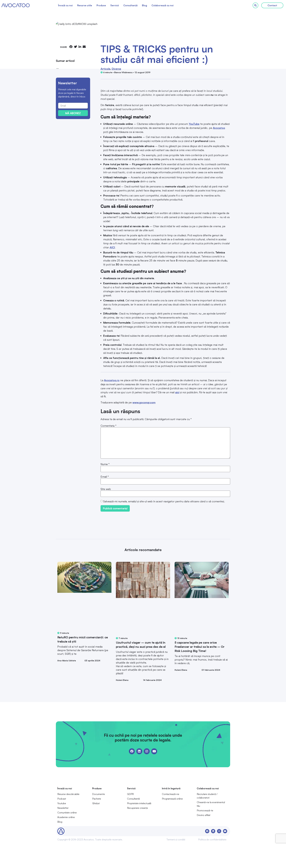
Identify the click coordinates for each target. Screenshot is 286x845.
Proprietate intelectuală (139, 803)
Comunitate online (67, 812)
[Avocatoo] (15, 5)
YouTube (194, 123)
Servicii (114, 5)
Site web (106, 489)
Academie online (66, 817)
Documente (98, 794)
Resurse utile (84, 5)
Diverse (116, 68)
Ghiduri (96, 803)
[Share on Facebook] (70, 47)
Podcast (61, 798)
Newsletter (63, 807)
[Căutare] (255, 5)
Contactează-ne (170, 794)
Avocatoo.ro (111, 380)
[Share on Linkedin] (80, 47)
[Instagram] (147, 751)
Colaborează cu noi (162, 5)
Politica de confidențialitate (212, 839)
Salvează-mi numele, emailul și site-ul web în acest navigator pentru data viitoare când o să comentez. (164, 501)
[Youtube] (154, 751)
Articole (105, 68)
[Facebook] (132, 751)
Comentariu (108, 425)
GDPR (130, 794)
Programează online (172, 798)
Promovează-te (205, 810)
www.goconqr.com (144, 402)
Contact (272, 5)
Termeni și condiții (175, 839)
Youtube (61, 803)
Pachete (96, 798)
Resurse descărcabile (68, 794)
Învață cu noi (65, 5)
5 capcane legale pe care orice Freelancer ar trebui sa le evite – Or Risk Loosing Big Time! (199, 647)
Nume (105, 464)
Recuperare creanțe (137, 807)
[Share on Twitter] (75, 47)
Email (105, 476)
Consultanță (130, 5)
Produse (101, 5)
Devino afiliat (203, 815)
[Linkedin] (139, 751)
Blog (144, 5)
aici (177, 392)
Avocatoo (219, 127)
